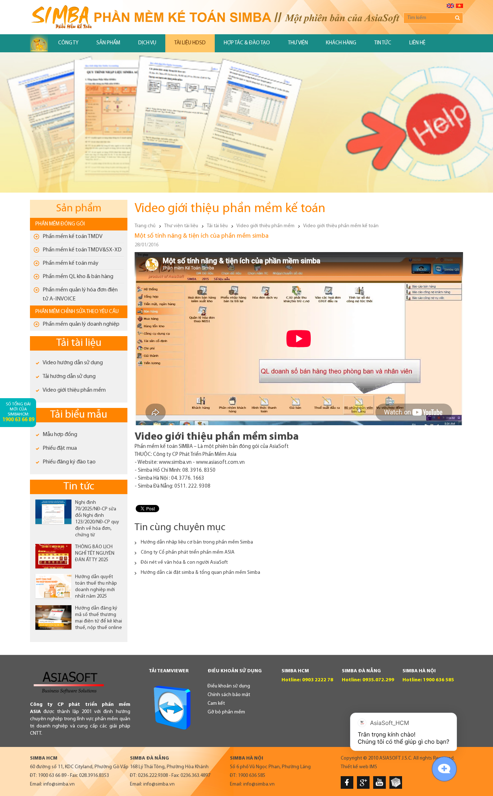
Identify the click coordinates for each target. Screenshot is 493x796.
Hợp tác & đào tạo (247, 43)
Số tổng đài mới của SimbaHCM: (18, 412)
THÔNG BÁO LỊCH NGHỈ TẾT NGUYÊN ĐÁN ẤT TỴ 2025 (94, 553)
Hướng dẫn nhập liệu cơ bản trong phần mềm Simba (197, 542)
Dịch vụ (147, 43)
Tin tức (382, 43)
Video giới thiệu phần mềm (74, 390)
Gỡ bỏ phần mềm (226, 712)
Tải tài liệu (78, 343)
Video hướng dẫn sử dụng (73, 363)
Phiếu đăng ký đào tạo (69, 462)
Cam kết (216, 703)
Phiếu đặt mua (60, 448)
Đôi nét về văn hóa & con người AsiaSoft (184, 562)
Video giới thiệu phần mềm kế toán (341, 226)
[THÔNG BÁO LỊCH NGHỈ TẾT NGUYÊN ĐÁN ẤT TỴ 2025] (53, 556)
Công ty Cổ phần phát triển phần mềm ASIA (188, 552)
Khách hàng (341, 43)
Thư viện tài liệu (181, 226)
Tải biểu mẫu (78, 415)
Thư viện (298, 43)
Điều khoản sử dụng (229, 686)
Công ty (68, 43)
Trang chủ (145, 226)
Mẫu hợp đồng (60, 434)
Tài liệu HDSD (190, 43)
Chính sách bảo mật (229, 695)
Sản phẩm (108, 43)
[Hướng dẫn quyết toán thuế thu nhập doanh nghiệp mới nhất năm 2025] (53, 586)
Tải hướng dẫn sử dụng (69, 376)
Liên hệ (417, 43)
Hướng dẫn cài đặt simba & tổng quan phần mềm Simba (200, 572)
